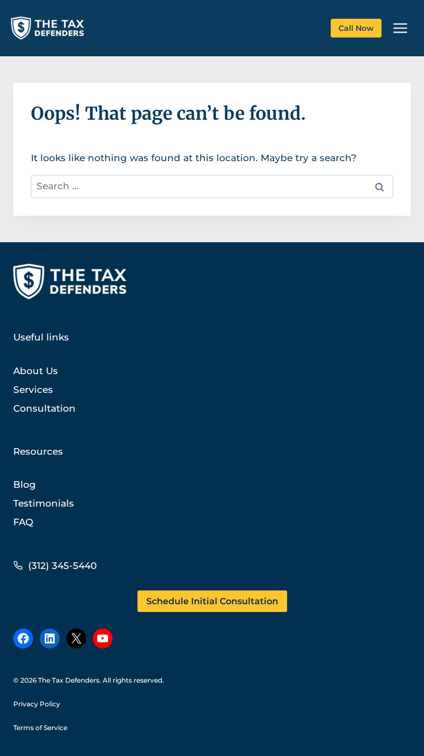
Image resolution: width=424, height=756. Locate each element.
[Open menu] (400, 28)
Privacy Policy (36, 704)
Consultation (44, 408)
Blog (24, 484)
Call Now (356, 28)
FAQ (23, 522)
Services (33, 389)
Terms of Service (40, 727)
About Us (35, 370)
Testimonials (43, 503)
